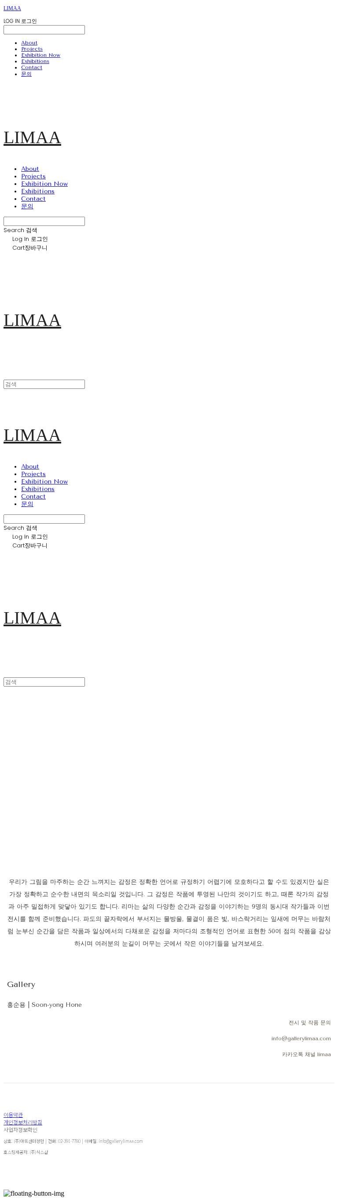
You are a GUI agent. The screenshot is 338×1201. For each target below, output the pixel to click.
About (29, 43)
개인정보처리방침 (23, 1122)
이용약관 (13, 1114)
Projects (32, 49)
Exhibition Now (40, 55)
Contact (31, 67)
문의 (26, 74)
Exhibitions (35, 61)
